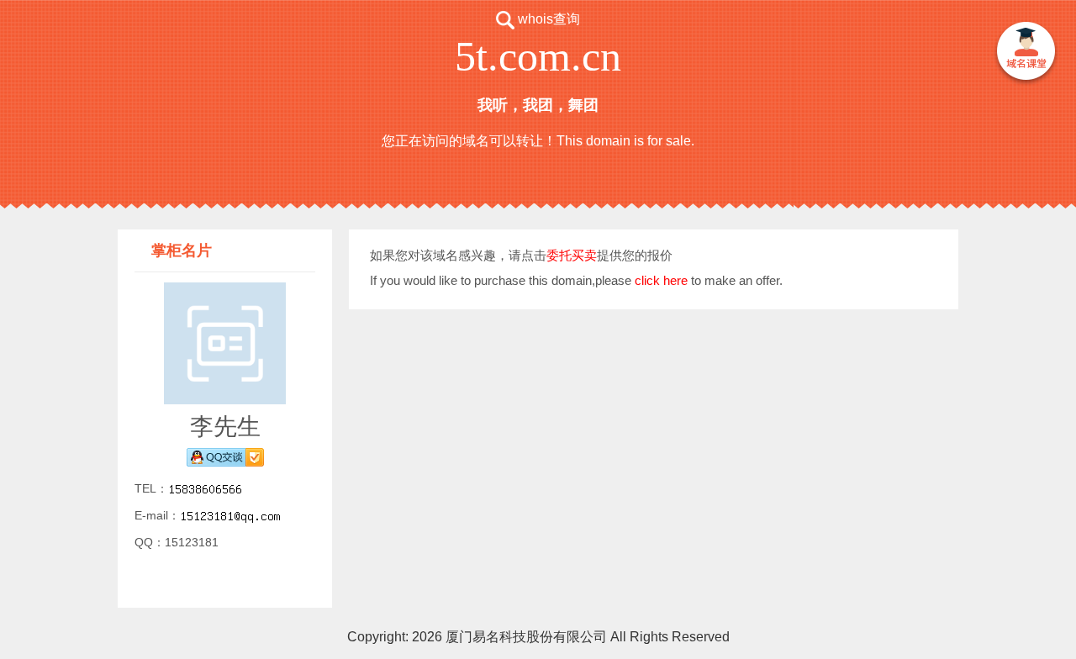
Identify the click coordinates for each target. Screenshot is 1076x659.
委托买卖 (571, 255)
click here (661, 280)
